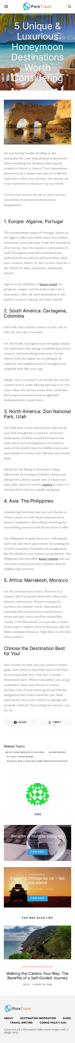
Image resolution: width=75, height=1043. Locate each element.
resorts (47, 484)
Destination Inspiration (37, 14)
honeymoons (58, 752)
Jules (49, 89)
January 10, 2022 (32, 89)
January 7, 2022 (32, 843)
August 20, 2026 (42, 984)
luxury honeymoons (20, 757)
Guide (67, 1018)
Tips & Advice (37, 832)
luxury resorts (48, 558)
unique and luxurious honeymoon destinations (38, 761)
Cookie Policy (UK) (53, 1023)
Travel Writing (21, 1023)
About (8, 1018)
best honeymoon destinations (25, 752)
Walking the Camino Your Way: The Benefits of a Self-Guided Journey (37, 975)
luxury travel (48, 284)
